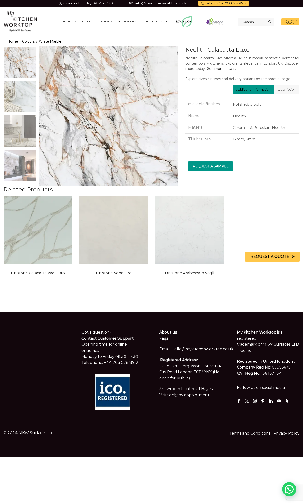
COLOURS (88, 21)
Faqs (163, 338)
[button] (289, 489)
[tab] (253, 89)
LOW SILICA (183, 21)
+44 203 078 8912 (121, 362)
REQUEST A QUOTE (290, 21)
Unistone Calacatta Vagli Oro (38, 273)
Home (12, 41)
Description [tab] (287, 89)
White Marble (50, 41)
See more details (221, 69)
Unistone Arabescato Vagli (189, 273)
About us (168, 332)
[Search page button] (270, 22)
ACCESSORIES (127, 21)
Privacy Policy (286, 433)
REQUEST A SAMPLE (211, 166)
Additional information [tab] (253, 89)
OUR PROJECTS (152, 21)
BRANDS (106, 21)
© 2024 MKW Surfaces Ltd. (29, 433)
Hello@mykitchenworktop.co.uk (202, 349)
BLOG (169, 21)
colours (28, 41)
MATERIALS (69, 21)
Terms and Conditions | (251, 433)
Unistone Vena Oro (114, 273)
